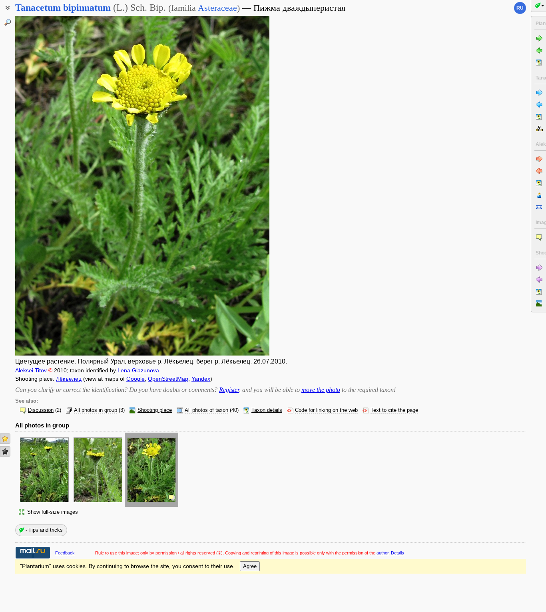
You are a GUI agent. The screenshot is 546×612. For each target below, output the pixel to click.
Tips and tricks (45, 530)
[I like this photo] (5, 438)
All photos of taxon (206, 410)
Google (135, 379)
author (383, 552)
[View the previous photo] (42, 186)
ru (520, 8)
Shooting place (154, 410)
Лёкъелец (69, 379)
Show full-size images (52, 512)
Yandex (200, 379)
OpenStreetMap (168, 379)
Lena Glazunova (138, 370)
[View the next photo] (242, 186)
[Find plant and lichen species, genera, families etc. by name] (8, 22)
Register (229, 389)
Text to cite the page (394, 410)
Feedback (65, 552)
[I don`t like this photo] (5, 451)
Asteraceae (217, 8)
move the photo (320, 389)
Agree (250, 566)
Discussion (41, 410)
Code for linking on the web (326, 410)
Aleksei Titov (31, 370)
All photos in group (95, 410)
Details (397, 552)
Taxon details (266, 410)
